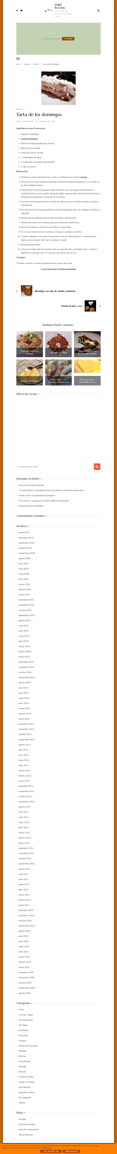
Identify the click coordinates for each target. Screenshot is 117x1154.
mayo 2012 (24, 822)
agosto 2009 (25, 993)
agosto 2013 (25, 744)
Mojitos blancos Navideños (31, 506)
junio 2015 (24, 630)
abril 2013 (23, 765)
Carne (21, 1009)
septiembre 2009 (27, 988)
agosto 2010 (25, 931)
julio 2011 (23, 874)
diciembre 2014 (26, 662)
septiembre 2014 (27, 677)
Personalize (71, 1151)
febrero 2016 (25, 589)
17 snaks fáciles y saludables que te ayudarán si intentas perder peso (51, 490)
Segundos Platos (27, 1092)
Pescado (22, 1066)
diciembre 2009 (26, 972)
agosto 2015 (25, 620)
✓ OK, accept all (50, 1151)
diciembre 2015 (26, 599)
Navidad (22, 1051)
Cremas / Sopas (26, 1014)
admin (18, 121)
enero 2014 (24, 718)
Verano (22, 1102)
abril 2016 (23, 579)
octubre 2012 (25, 796)
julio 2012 (23, 812)
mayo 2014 (24, 698)
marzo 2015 (24, 646)
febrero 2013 (25, 775)
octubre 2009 (25, 982)
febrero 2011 (25, 900)
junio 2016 (24, 568)
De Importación (26, 1020)
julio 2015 (23, 625)
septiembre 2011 (27, 863)
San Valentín (24, 1087)
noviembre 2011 (26, 853)
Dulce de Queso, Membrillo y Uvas (87, 380)
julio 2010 (23, 936)
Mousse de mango (29, 381)
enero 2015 (24, 656)
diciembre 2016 (26, 537)
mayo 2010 (24, 946)
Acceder (22, 1119)
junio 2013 (24, 755)
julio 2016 (23, 563)
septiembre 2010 (27, 925)
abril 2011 (23, 889)
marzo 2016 (24, 584)
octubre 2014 (25, 672)
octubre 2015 (25, 610)
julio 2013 (23, 749)
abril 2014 (23, 703)
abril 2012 (23, 827)
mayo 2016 (24, 574)
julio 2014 (23, 687)
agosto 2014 (25, 682)
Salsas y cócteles (26, 1082)
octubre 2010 (25, 920)
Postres (19, 109)
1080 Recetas (60, 6)
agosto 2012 (25, 806)
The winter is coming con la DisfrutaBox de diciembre (44, 500)
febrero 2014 (25, 713)
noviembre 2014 (26, 667)
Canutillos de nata (58, 352)
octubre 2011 (25, 858)
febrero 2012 (25, 837)
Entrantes (23, 1035)
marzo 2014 (24, 708)
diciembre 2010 (26, 910)
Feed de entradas (27, 1124)
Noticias (22, 1056)
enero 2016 (24, 594)
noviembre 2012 (26, 791)
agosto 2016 (25, 558)
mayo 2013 (24, 760)
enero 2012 (24, 843)
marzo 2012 (24, 832)
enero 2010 (24, 967)
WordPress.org (26, 1134)
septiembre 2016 (27, 553)
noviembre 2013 (26, 729)
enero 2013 (24, 781)
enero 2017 (24, 532)
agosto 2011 (25, 869)
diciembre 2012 (26, 786)
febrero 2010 (25, 962)
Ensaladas (23, 1030)
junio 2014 (24, 693)
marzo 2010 (24, 956)
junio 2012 (24, 817)
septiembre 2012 (27, 801)
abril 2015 (23, 641)
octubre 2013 (25, 734)
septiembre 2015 (27, 615)
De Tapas (23, 1025)
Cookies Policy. (46, 1148)
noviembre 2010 (26, 915)
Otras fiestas (24, 1061)
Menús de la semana (28, 1045)
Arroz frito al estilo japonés (31, 485)
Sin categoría (25, 1097)
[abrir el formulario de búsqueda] (98, 11)
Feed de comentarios (28, 1129)
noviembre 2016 (26, 543)
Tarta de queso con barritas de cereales (87, 352)
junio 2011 (24, 879)
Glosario (22, 1040)
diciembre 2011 (26, 848)
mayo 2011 (24, 884)
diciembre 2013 (26, 724)
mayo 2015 (24, 636)
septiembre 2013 (27, 739)
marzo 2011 (24, 894)
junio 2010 (24, 941)
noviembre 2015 (26, 605)
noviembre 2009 (26, 977)
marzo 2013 (24, 770)
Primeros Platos (26, 1076)
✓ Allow (68, 39)
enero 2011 (24, 905)
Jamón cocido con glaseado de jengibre (37, 495)
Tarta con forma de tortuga (30, 352)
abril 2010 (23, 951)
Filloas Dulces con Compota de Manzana (58, 380)
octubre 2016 (25, 548)
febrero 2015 (25, 651)
